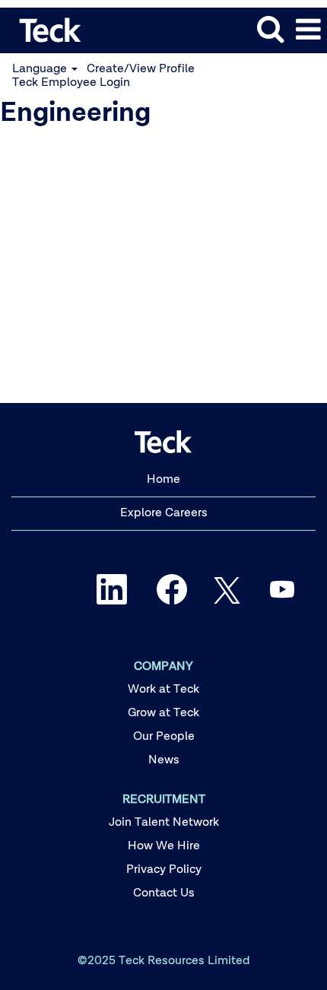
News (163, 760)
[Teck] (45, 29)
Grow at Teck (163, 713)
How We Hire (164, 846)
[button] (308, 30)
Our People (164, 737)
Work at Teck (163, 690)
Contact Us (164, 893)
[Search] (270, 30)
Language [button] (41, 69)
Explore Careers (164, 513)
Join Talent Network (164, 823)
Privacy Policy (164, 870)
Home (163, 480)
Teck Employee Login (71, 83)
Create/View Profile (141, 69)
